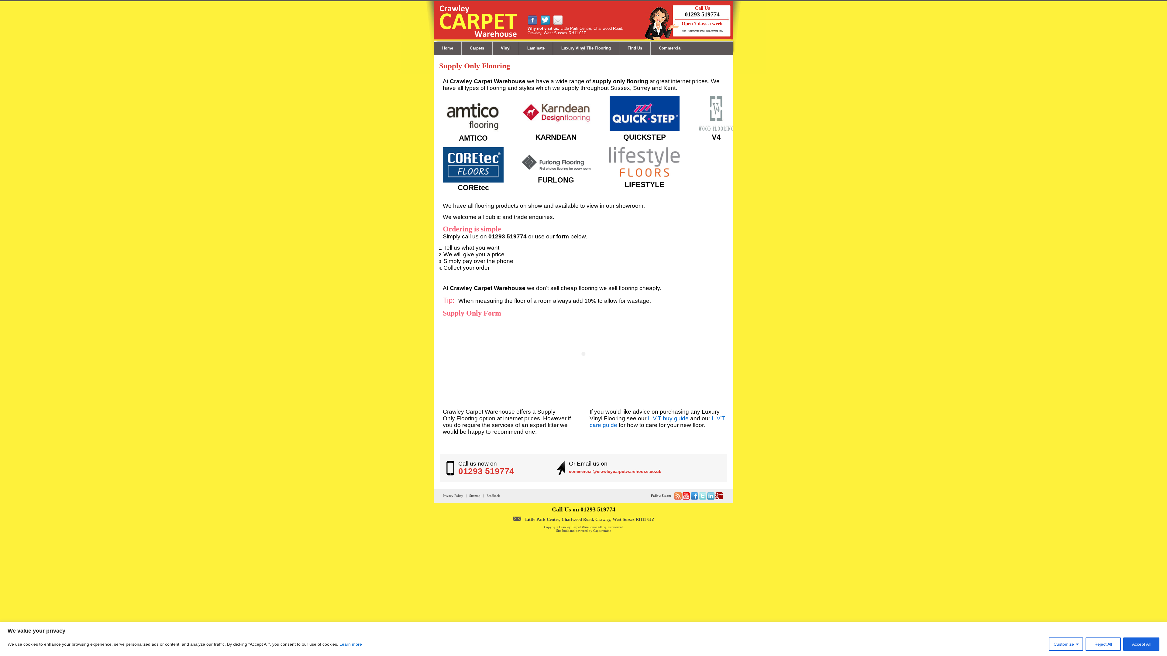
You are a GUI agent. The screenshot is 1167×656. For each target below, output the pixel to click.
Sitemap (474, 495)
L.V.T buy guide (668, 418)
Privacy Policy (453, 495)
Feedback (493, 495)
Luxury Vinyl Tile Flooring (586, 48)
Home (447, 48)
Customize (1064, 644)
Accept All (1141, 644)
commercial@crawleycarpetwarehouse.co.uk (615, 471)
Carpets (477, 48)
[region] (583, 639)
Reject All (1103, 644)
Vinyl (506, 48)
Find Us (635, 48)
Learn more (350, 644)
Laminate (536, 48)
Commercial (670, 48)
